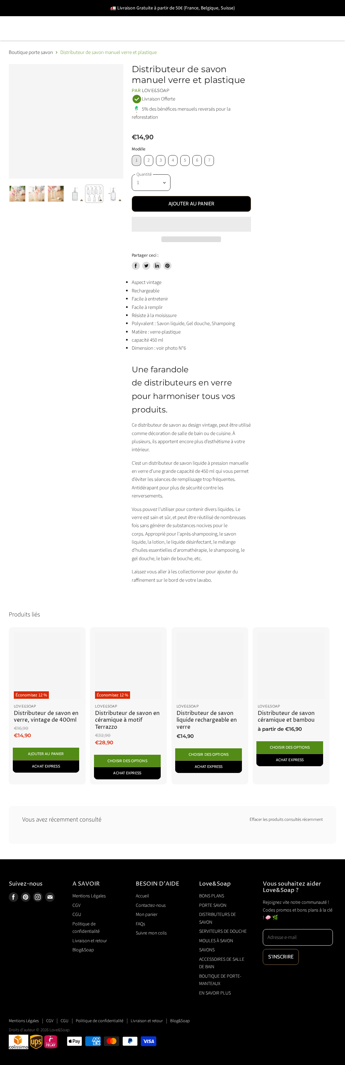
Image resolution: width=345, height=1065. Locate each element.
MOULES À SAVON (310, 18)
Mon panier (146, 914)
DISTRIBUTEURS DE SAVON (150, 18)
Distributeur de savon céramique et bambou (286, 717)
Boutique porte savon (31, 52)
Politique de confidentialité (99, 1021)
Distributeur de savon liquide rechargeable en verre (207, 720)
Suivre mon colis (151, 933)
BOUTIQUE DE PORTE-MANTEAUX (197, 37)
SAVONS (20, 37)
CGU (76, 914)
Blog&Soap (83, 950)
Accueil (142, 896)
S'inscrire (281, 957)
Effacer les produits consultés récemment (286, 819)
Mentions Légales (89, 896)
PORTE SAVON (79, 18)
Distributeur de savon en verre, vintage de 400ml (46, 717)
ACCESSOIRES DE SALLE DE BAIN (91, 37)
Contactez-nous (151, 905)
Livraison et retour (89, 941)
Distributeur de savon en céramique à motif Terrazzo (127, 720)
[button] (191, 224)
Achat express (46, 766)
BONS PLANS (27, 18)
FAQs (140, 924)
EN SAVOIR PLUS (278, 37)
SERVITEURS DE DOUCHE (236, 18)
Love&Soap (155, 90)
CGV (76, 905)
